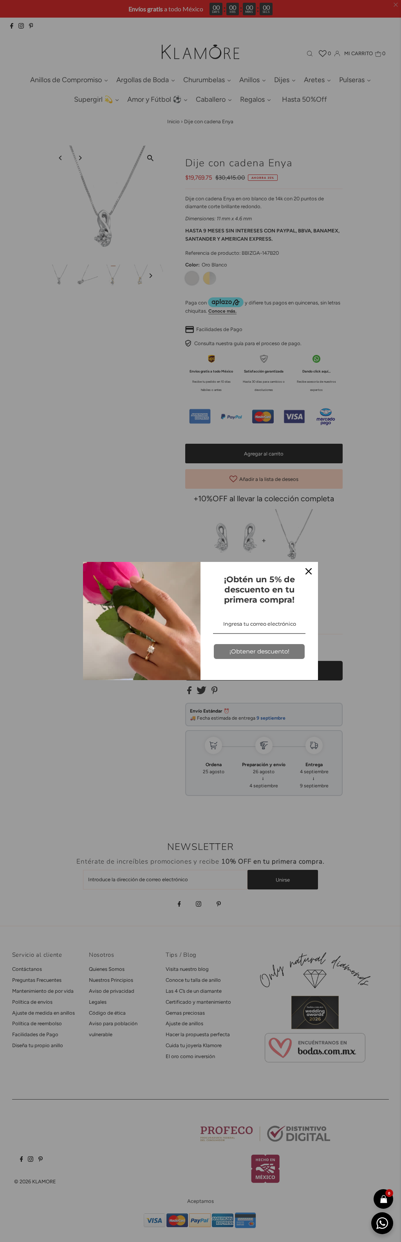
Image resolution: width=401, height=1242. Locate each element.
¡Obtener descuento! (259, 651)
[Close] (308, 571)
